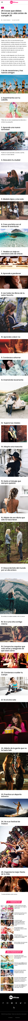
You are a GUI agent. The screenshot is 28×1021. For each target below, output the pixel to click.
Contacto (10, 1017)
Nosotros (17, 1017)
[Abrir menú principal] (2, 2)
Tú (2, 7)
